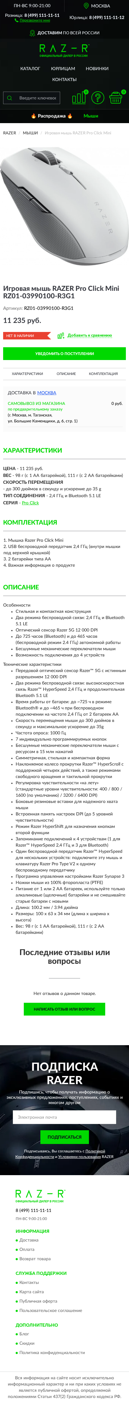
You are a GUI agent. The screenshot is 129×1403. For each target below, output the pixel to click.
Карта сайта (31, 1292)
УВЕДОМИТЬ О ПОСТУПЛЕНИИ (64, 354)
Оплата (26, 1250)
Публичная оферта (38, 1301)
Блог (24, 1334)
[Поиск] (9, 98)
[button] (32, 20)
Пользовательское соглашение (50, 1311)
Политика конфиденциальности (52, 1353)
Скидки (26, 1343)
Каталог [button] (30, 69)
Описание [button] (66, 374)
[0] (115, 97)
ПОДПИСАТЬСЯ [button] (65, 1137)
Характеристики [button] (27, 374)
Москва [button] (46, 393)
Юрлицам (63, 69)
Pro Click (30, 503)
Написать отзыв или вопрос (64, 1009)
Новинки (97, 69)
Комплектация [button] (103, 374)
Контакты (64, 80)
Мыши (91, 116)
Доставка (29, 1240)
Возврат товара (35, 1259)
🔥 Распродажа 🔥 (52, 116)
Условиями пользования (79, 1157)
